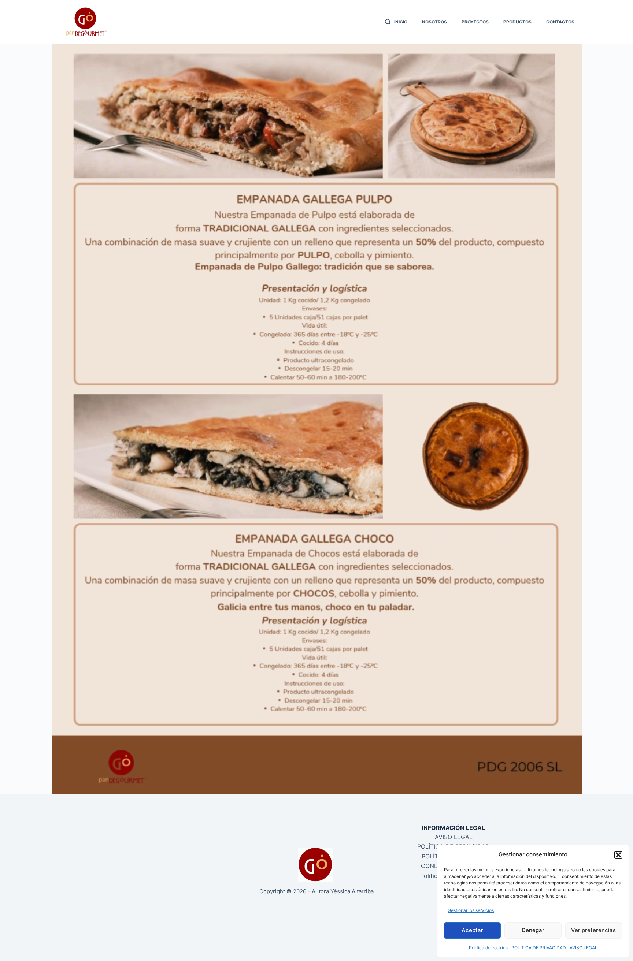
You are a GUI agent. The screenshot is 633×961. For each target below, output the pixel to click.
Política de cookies (488, 947)
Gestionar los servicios (471, 910)
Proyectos (475, 22)
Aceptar (472, 930)
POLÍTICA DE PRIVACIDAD (538, 947)
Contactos (560, 22)
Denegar (533, 930)
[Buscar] (387, 22)
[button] (618, 854)
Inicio (400, 22)
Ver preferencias (593, 930)
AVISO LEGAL (583, 947)
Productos (517, 22)
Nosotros (434, 22)
